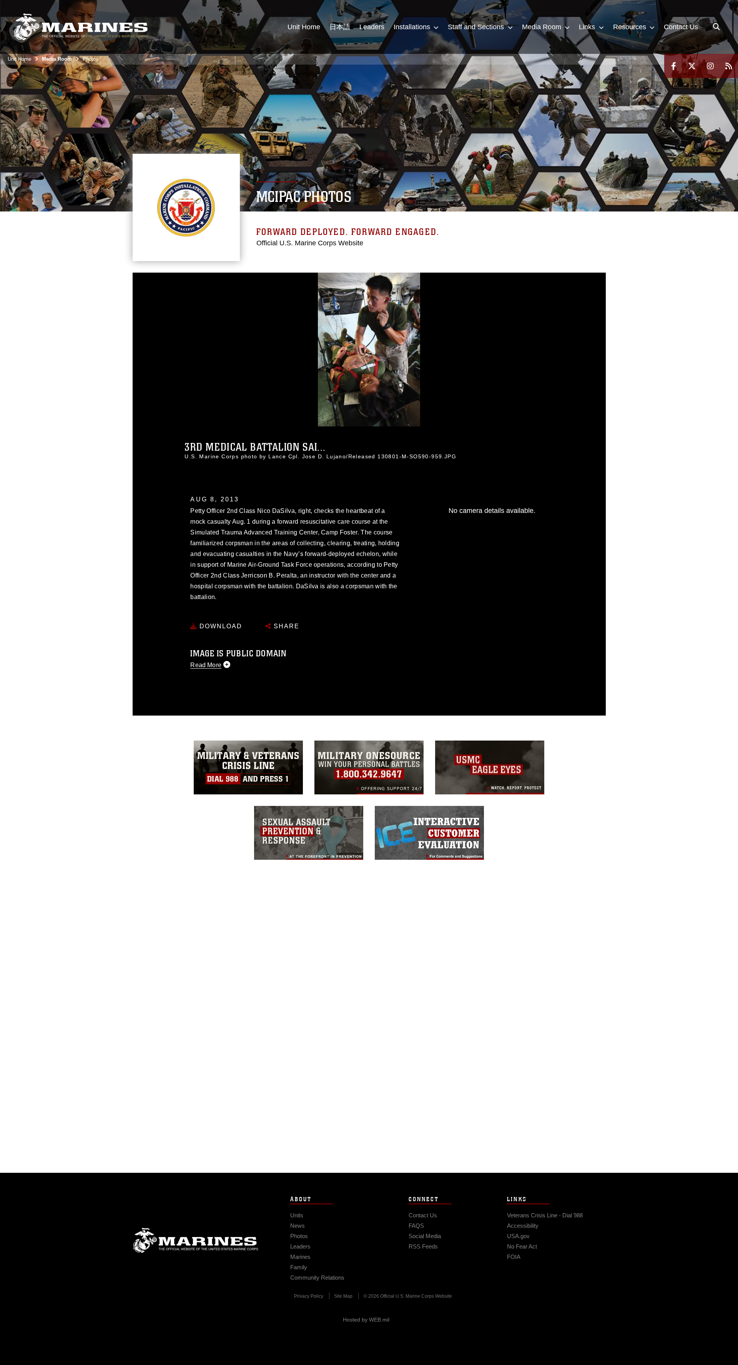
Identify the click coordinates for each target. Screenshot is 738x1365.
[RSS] (729, 66)
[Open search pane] (716, 27)
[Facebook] (673, 66)
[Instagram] (710, 66)
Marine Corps (196, 1240)
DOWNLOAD (219, 626)
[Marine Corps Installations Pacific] (80, 26)
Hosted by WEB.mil (366, 1320)
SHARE (285, 626)
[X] (692, 66)
